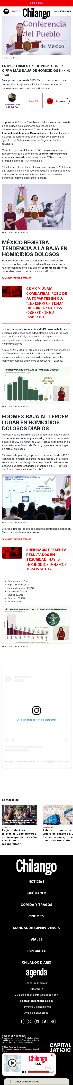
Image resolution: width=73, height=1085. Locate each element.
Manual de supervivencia (36, 928)
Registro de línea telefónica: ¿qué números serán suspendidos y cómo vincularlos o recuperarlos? (20, 837)
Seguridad (33, 101)
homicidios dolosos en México (20, 133)
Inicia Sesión (64, 11)
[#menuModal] (6, 11)
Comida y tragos (36, 905)
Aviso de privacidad (36, 1012)
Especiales (36, 951)
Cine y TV (36, 916)
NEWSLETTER (15, 11)
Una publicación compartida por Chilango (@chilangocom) (36, 761)
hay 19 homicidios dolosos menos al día (46, 559)
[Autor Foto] (12, 97)
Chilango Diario (36, 962)
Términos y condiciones (36, 1006)
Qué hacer (36, 893)
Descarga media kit (36, 983)
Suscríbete (36, 988)
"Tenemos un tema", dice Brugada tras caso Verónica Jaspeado (46, 303)
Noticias (6, 828)
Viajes (37, 939)
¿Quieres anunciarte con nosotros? (36, 994)
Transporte (48, 828)
